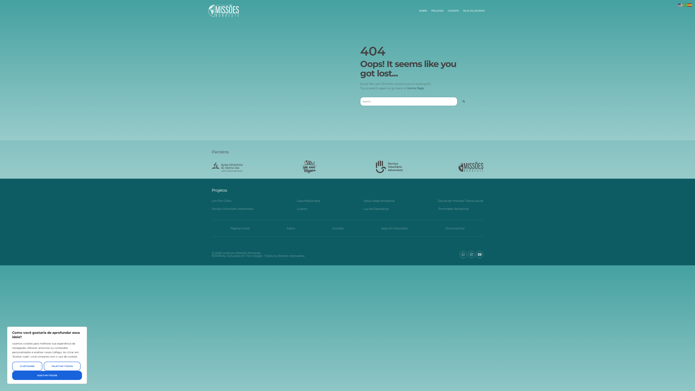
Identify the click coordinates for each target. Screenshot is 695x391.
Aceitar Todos (47, 375)
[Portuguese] (685, 5)
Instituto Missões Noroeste (242, 253)
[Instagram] (471, 254)
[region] (47, 355)
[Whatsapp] (463, 254)
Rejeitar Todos (62, 366)
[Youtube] (479, 254)
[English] (680, 5)
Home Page (415, 88)
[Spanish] (690, 5)
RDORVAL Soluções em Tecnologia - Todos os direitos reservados (258, 256)
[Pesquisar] (463, 101)
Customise (27, 366)
